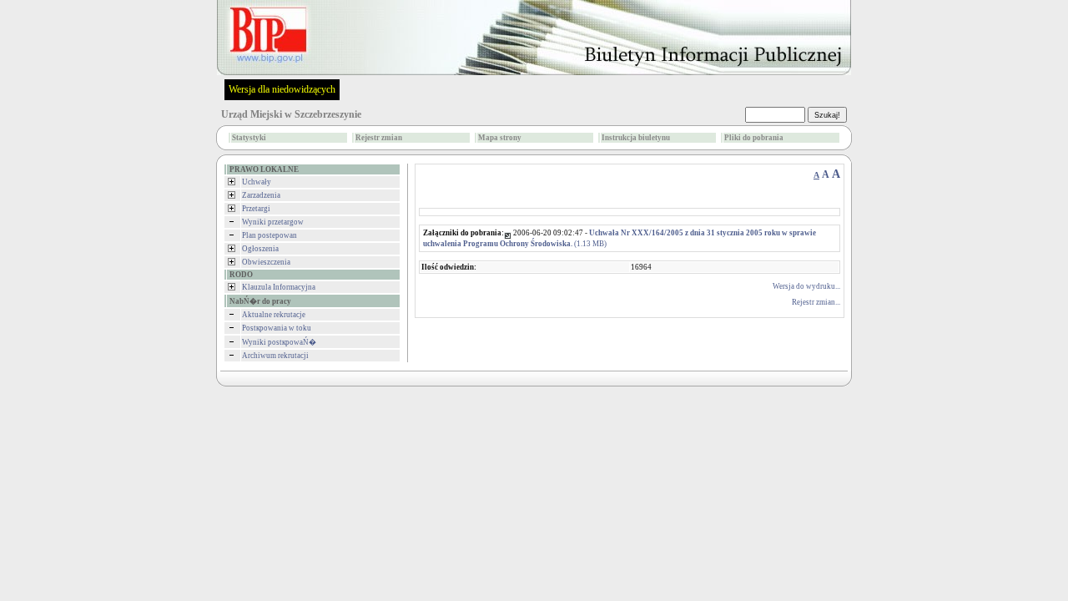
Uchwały (256, 182)
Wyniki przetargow (273, 222)
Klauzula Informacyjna (278, 287)
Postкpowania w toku (276, 328)
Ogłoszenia (260, 249)
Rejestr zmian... (816, 302)
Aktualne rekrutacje (273, 315)
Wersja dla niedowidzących (282, 89)
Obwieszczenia (266, 262)
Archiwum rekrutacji (275, 355)
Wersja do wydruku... (806, 286)
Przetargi (256, 209)
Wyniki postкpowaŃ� (279, 342)
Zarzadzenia (261, 195)
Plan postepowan (269, 235)
